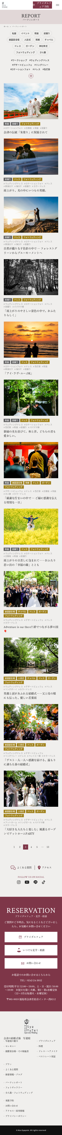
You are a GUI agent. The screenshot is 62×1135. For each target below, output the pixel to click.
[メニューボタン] (57, 5)
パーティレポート (13, 1082)
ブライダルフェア (47, 1041)
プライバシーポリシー (15, 1116)
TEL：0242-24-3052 (31, 980)
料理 (41, 1046)
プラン (8, 1064)
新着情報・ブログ (13, 1075)
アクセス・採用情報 (14, 1111)
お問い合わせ (11, 1106)
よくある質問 (11, 1069)
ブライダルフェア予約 (44, 5)
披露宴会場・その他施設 (17, 1051)
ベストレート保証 (47, 1056)
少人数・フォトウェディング (19, 1093)
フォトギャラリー (13, 1087)
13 (48, 847)
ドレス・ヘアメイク (48, 1051)
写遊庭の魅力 (11, 1041)
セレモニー (10, 1046)
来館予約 (9, 1100)
